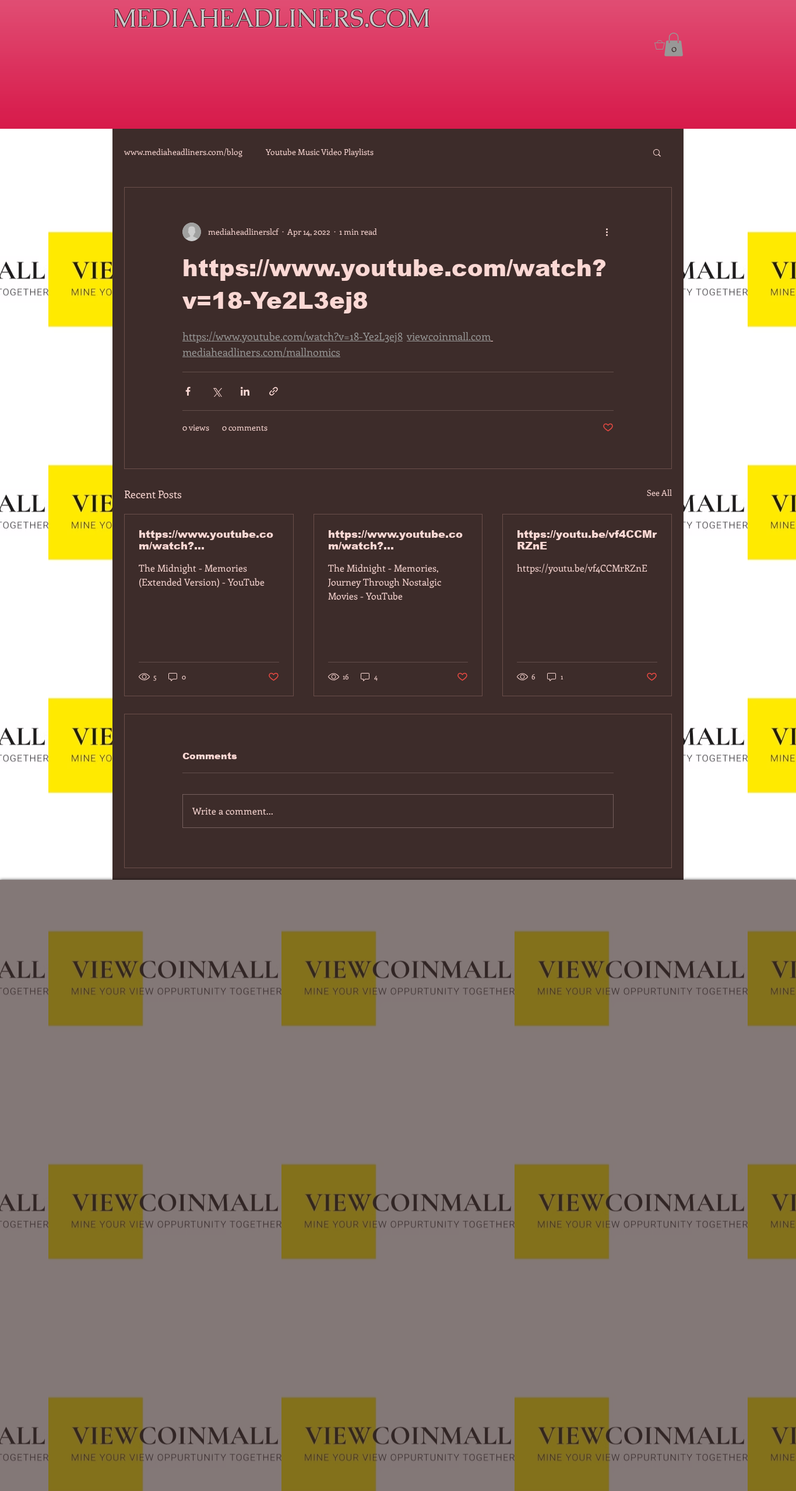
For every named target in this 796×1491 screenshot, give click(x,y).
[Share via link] (273, 391)
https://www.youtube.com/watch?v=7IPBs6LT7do (206, 540)
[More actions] (607, 232)
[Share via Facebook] (187, 391)
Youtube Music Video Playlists (320, 151)
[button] (657, 152)
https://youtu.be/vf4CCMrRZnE (587, 540)
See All (659, 492)
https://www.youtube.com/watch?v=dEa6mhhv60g (395, 540)
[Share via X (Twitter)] (216, 391)
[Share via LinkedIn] (245, 391)
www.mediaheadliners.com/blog (183, 151)
